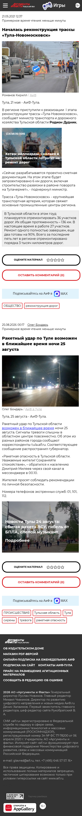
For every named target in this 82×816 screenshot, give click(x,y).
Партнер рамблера (37, 796)
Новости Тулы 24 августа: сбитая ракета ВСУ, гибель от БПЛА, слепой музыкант (37, 526)
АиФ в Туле (33, 409)
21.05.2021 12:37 (12, 16)
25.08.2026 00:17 (13, 325)
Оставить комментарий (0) (41, 275)
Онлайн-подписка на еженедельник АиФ (39, 659)
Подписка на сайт (19, 665)
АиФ (33, 95)
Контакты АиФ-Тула (55, 665)
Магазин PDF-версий (20, 654)
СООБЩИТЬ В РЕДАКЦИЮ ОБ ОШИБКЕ (33, 680)
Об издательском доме (23, 648)
